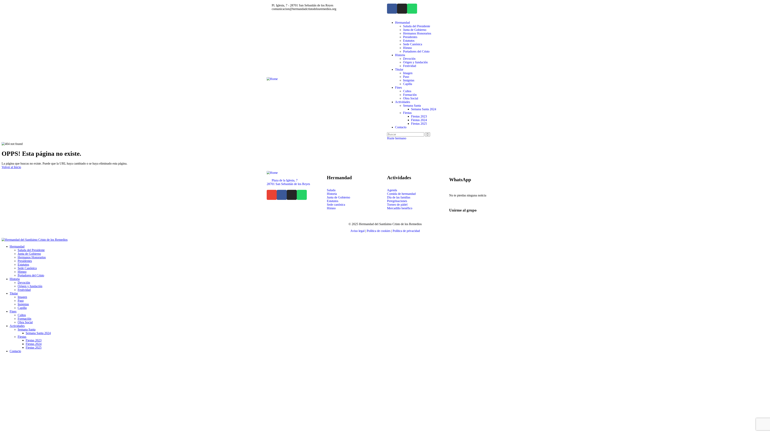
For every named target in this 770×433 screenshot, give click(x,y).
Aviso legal (357, 231)
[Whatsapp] (412, 9)
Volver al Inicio (11, 167)
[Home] (272, 79)
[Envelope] (272, 195)
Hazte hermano (396, 138)
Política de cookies (378, 231)
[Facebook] (392, 9)
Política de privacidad (406, 231)
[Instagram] (402, 9)
